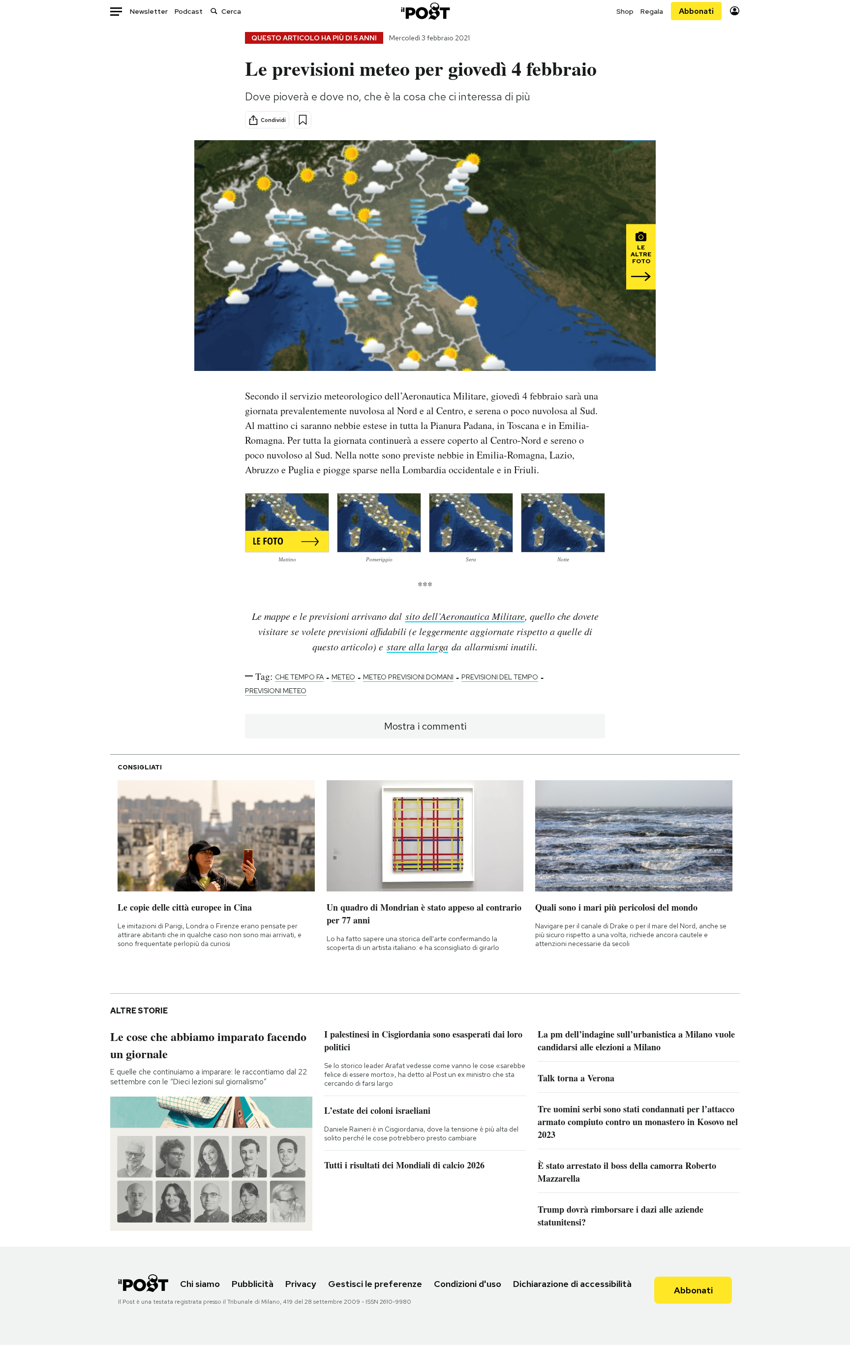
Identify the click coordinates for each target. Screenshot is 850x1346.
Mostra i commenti (425, 726)
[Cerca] (214, 11)
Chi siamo (200, 1283)
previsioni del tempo (499, 677)
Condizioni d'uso (467, 1283)
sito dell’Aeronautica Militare (465, 616)
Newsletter (149, 11)
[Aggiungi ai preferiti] (303, 120)
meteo (343, 677)
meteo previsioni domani (408, 677)
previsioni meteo (275, 690)
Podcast (189, 11)
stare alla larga (417, 646)
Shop (625, 11)
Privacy (300, 1283)
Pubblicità (252, 1283)
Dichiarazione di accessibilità (572, 1283)
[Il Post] (425, 11)
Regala (651, 11)
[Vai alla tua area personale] (734, 11)
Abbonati (696, 11)
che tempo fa (299, 677)
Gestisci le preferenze (375, 1283)
